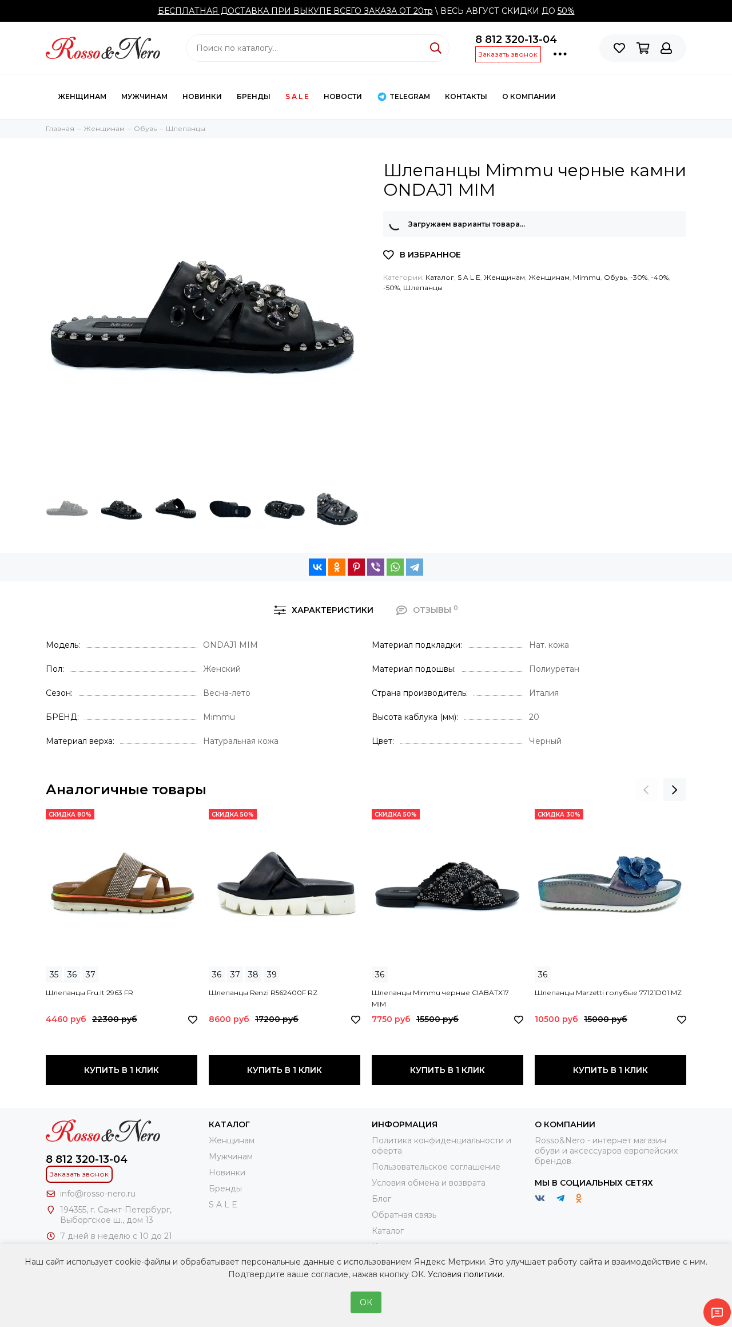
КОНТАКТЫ (466, 96)
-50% (391, 287)
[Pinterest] (356, 567)
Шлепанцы (423, 287)
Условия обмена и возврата (429, 1183)
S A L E (297, 96)
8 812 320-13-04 (516, 39)
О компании (529, 96)
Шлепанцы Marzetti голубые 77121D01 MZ (608, 992)
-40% (660, 277)
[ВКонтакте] (317, 567)
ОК (366, 1302)
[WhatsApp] (395, 567)
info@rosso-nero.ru (98, 1194)
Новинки (202, 96)
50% (566, 11)
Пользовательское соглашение (436, 1167)
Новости (343, 96)
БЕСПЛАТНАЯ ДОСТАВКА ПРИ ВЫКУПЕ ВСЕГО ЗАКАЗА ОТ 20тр (295, 11)
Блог (381, 1199)
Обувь (615, 277)
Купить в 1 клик (121, 1070)
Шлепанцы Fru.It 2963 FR (89, 992)
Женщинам (82, 96)
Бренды (253, 96)
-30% (638, 277)
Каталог (439, 277)
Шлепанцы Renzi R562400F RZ (263, 992)
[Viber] (375, 567)
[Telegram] (414, 567)
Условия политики (465, 1274)
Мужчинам (144, 96)
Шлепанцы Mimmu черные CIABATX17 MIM (440, 998)
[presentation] (646, 789)
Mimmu (586, 277)
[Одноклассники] (336, 567)
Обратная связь (404, 1215)
